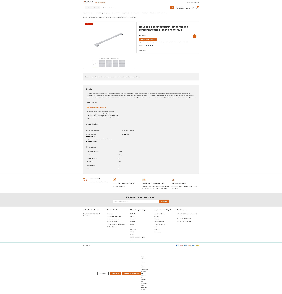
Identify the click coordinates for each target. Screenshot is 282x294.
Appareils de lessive (159, 221)
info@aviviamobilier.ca (185, 221)
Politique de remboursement (114, 216)
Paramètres (103, 273)
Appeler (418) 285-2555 (185, 218)
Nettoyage (156, 216)
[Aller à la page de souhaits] (193, 8)
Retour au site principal (193, 2)
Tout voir (132, 239)
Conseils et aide (162, 13)
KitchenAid (133, 213)
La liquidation (157, 229)
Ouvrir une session (180, 8)
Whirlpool (132, 216)
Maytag (132, 224)
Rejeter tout (115, 273)
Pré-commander (158, 232)
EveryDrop (133, 229)
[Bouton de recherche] (172, 7)
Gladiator (132, 221)
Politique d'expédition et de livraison (116, 224)
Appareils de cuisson (159, 213)
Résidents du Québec (112, 226)
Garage (155, 226)
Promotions (110, 213)
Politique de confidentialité (113, 221)
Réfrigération (157, 219)
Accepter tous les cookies (131, 273)
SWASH (132, 232)
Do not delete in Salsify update (137, 237)
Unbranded (133, 219)
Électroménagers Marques (102, 13)
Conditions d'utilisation (112, 219)
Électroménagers (87, 13)
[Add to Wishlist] (194, 36)
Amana (132, 226)
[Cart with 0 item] (197, 8)
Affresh (132, 234)
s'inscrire (188, 8)
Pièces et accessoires (159, 224)
